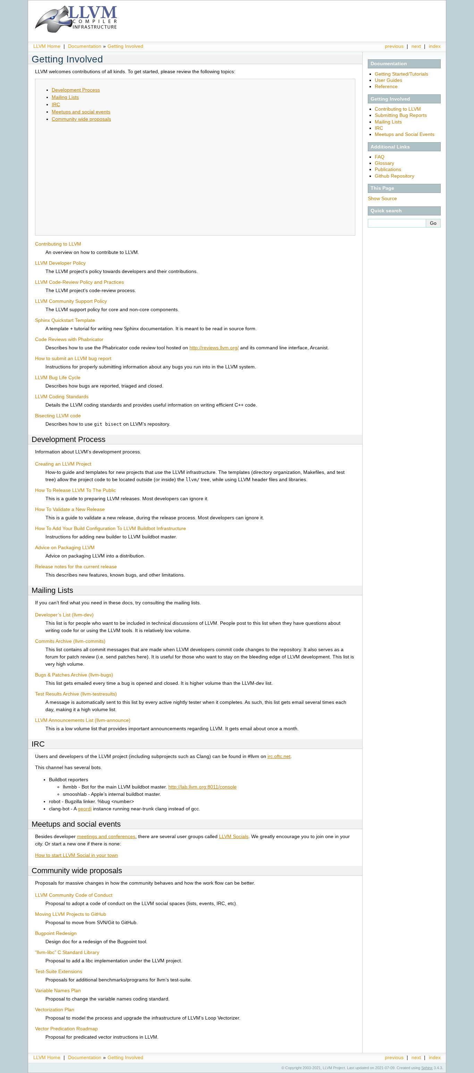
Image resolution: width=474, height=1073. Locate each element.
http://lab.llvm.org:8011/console (202, 787)
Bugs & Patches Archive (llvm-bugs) (74, 675)
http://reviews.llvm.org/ (214, 347)
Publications (388, 169)
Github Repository (394, 176)
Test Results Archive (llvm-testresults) (76, 694)
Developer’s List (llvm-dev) (64, 615)
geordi (85, 808)
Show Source (382, 198)
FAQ (379, 157)
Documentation (84, 46)
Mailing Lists (388, 122)
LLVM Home (46, 46)
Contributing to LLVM (398, 109)
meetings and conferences (106, 836)
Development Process (76, 90)
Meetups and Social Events (404, 134)
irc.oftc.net (279, 756)
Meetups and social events (81, 111)
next (416, 46)
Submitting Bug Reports (401, 115)
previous (394, 46)
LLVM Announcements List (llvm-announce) (82, 720)
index (435, 46)
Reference (386, 86)
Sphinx (427, 1068)
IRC (379, 128)
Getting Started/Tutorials (401, 74)
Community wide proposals (81, 119)
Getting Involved (125, 46)
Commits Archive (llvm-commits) (70, 641)
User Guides (388, 80)
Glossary (384, 163)
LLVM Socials (233, 836)
